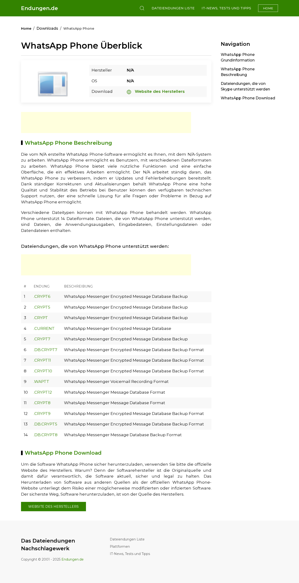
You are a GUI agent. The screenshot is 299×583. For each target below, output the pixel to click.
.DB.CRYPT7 (45, 349)
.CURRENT (44, 328)
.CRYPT (41, 317)
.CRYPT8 (42, 402)
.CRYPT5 (42, 307)
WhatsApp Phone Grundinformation (238, 57)
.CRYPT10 (43, 371)
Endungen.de (39, 8)
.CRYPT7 (42, 339)
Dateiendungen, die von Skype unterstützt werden (245, 86)
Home (268, 8)
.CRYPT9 (42, 413)
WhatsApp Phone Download (248, 98)
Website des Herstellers (159, 91)
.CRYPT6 (42, 296)
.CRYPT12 (43, 392)
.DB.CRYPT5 (45, 424)
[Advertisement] (106, 122)
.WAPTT (41, 381)
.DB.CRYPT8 (45, 434)
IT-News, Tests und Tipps (226, 8)
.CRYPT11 (42, 360)
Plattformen (120, 546)
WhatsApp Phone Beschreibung (238, 72)
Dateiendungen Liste (173, 8)
